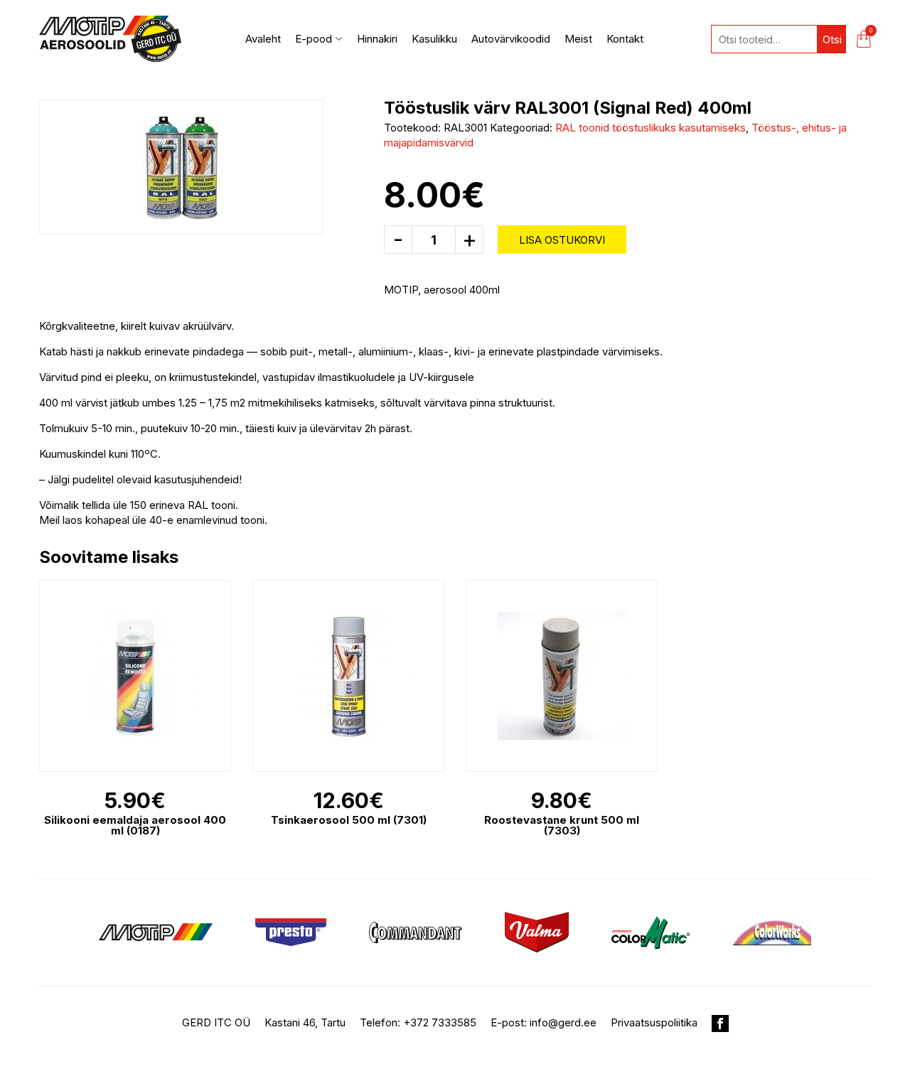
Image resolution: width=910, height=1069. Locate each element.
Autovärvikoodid (510, 38)
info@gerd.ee (563, 1022)
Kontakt (624, 38)
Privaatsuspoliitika (654, 1022)
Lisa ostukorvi (562, 240)
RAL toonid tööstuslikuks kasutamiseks (650, 127)
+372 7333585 (439, 1022)
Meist (578, 38)
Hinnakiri (377, 38)
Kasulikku (434, 38)
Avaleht (263, 38)
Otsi (832, 39)
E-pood (313, 38)
